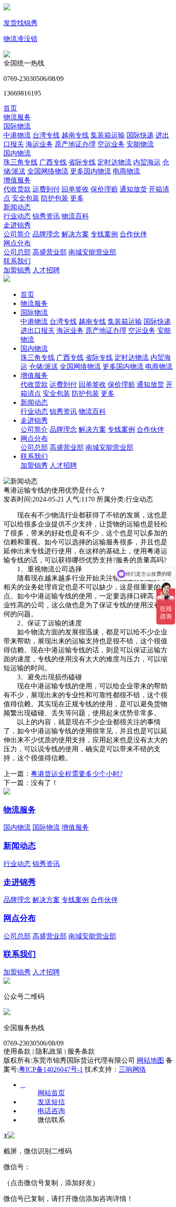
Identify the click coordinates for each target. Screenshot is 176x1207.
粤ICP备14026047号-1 (51, 1069)
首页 (10, 108)
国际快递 (140, 135)
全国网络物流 (47, 171)
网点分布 (17, 243)
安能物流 (140, 144)
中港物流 (17, 135)
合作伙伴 (133, 234)
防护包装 (54, 198)
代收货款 (17, 189)
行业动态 (17, 216)
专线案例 (104, 234)
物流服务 (17, 117)
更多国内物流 (90, 171)
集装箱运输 (108, 135)
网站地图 (150, 1060)
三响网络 (132, 1069)
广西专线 (53, 162)
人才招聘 (46, 270)
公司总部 (17, 252)
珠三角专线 (20, 162)
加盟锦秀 (17, 270)
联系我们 (17, 261)
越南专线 (75, 135)
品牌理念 (46, 234)
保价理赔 (104, 189)
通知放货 (133, 189)
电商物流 (126, 171)
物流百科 (75, 216)
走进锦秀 (17, 225)
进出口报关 (38, 330)
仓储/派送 (43, 366)
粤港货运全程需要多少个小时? (77, 773)
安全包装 (25, 198)
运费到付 (46, 189)
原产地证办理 (75, 144)
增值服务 (17, 180)
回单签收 (75, 189)
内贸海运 (147, 162)
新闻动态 (17, 207)
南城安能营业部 (92, 252)
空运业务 (111, 144)
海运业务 (39, 144)
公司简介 (17, 234)
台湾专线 (46, 135)
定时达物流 (114, 162)
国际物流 (17, 126)
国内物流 (17, 153)
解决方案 (75, 234)
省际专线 (82, 162)
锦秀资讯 (46, 216)
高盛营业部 (49, 252)
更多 (77, 198)
